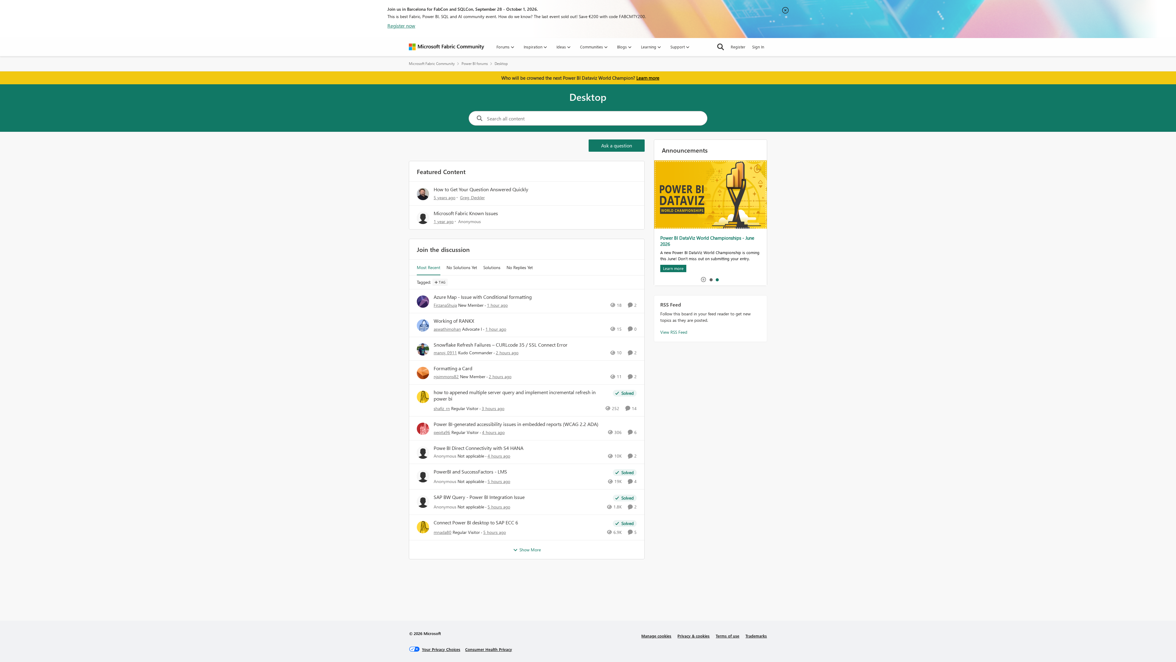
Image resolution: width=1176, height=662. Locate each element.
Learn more (647, 78)
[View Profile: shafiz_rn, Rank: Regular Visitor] (423, 397)
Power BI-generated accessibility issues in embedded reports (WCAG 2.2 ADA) (516, 424)
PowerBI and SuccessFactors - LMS (470, 472)
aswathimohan (447, 329)
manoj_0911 (445, 353)
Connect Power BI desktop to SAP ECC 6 (476, 522)
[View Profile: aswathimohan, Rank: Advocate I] (423, 325)
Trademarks (756, 635)
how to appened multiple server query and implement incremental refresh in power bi (515, 395)
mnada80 (442, 532)
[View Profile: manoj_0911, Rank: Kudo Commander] (423, 349)
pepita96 (442, 432)
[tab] (711, 279)
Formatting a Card (453, 368)
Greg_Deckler (472, 197)
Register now (401, 25)
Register (738, 46)
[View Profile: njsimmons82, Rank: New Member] (423, 373)
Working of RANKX (454, 321)
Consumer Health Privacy (488, 649)
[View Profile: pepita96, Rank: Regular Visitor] (423, 429)
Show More (530, 550)
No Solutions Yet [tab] (462, 267)
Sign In (758, 46)
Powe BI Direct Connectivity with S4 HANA (478, 448)
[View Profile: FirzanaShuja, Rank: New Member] (423, 301)
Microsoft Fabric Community (432, 63)
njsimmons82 (446, 376)
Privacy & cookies (693, 635)
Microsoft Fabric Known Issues (466, 213)
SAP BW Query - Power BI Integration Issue (479, 497)
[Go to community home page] (446, 47)
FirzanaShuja (445, 305)
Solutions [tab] (491, 267)
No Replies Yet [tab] (520, 267)
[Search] (720, 47)
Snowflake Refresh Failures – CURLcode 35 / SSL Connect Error (500, 345)
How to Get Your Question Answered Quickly (481, 189)
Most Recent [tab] (428, 267)
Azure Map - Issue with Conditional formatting (483, 297)
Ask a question (616, 145)
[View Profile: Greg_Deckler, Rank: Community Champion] (423, 194)
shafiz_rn (442, 408)
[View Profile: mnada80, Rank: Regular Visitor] (423, 527)
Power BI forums (475, 63)
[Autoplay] (703, 279)
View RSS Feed (673, 332)
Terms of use (727, 635)
